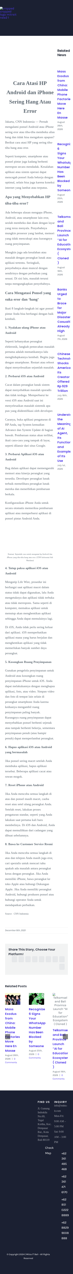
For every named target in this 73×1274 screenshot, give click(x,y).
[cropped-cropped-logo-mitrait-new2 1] (8, 8)
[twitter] (64, 1251)
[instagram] (58, 1258)
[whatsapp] (64, 1258)
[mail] (61, 1264)
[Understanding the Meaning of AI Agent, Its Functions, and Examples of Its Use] (62, 406)
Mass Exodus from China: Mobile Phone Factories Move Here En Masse (64, 94)
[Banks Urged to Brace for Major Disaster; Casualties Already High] (62, 282)
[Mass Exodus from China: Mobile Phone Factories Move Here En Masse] (62, 64)
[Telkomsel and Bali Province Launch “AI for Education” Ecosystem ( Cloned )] (62, 209)
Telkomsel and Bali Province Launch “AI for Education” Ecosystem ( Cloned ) (61, 1048)
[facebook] (58, 1251)
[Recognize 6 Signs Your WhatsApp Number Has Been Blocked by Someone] (62, 136)
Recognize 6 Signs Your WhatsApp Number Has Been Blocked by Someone (37, 1027)
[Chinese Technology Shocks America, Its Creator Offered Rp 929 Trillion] (62, 346)
